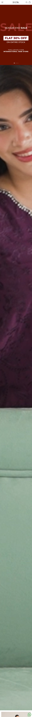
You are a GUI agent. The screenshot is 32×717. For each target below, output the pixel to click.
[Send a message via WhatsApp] (29, 714)
